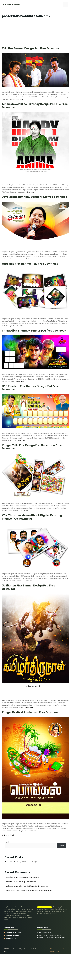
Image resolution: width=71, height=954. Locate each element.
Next (13, 835)
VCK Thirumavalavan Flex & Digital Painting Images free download (32, 517)
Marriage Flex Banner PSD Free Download (30, 263)
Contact (65, 949)
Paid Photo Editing (12, 935)
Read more (19, 99)
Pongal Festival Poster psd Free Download (30, 712)
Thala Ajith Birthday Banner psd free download (34, 330)
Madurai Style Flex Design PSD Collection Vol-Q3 (21, 862)
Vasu (6, 882)
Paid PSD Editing (11, 938)
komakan (8, 886)
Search (7, 842)
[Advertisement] (35, 33)
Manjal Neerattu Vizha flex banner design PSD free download (31, 891)
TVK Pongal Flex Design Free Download (26, 877)
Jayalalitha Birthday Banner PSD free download (34, 196)
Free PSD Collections (13, 932)
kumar (7, 891)
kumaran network (11, 4)
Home (47, 949)
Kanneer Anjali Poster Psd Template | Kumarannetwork (31, 886)
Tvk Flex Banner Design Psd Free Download (31, 48)
